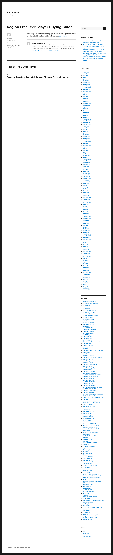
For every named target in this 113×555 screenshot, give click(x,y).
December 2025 (87, 86)
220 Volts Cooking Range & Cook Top (92, 357)
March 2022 (86, 135)
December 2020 (87, 159)
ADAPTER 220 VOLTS (88, 418)
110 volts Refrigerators (88, 319)
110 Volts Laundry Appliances (90, 315)
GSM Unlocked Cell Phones (90, 462)
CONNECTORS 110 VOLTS (89, 436)
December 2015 (87, 251)
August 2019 (86, 183)
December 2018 (87, 197)
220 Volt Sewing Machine (89, 349)
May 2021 (85, 152)
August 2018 (86, 204)
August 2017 (86, 223)
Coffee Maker (86, 434)
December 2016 (87, 234)
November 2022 (87, 121)
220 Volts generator (88, 369)
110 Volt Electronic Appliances (90, 303)
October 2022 (86, 122)
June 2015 (85, 260)
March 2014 (86, 267)
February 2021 (86, 155)
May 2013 (85, 284)
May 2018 (85, 209)
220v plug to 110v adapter (89, 401)
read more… (63, 36)
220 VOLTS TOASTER (88, 392)
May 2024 (85, 108)
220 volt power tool (88, 345)
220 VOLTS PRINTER (88, 383)
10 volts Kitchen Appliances (90, 302)
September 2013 (87, 277)
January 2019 (86, 196)
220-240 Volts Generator (89, 396)
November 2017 (87, 218)
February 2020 (86, 173)
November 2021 (87, 142)
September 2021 (87, 145)
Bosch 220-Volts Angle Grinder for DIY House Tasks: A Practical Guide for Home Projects (93, 46)
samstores (9, 38)
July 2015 (85, 258)
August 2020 (86, 166)
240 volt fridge (86, 410)
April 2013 (85, 286)
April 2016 (85, 244)
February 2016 (86, 248)
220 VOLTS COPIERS (88, 359)
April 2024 (85, 110)
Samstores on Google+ (39, 50)
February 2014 (86, 269)
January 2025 (86, 101)
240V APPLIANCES (87, 413)
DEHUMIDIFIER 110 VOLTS (90, 443)
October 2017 (86, 220)
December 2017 (87, 216)
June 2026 (85, 75)
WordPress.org (86, 536)
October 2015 (86, 255)
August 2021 (86, 147)
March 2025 (86, 98)
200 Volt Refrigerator (88, 324)
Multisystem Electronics (89, 483)
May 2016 (85, 243)
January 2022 (86, 138)
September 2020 (87, 164)
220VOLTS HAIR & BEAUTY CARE (91, 403)
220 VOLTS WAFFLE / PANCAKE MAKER (93, 394)
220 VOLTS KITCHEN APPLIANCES (92, 375)
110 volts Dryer (86, 308)
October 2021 (86, 143)
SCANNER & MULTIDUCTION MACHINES (93, 500)
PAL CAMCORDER (87, 490)
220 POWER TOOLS (88, 328)
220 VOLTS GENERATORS (89, 371)
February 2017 (86, 230)
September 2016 (87, 239)
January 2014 (86, 270)
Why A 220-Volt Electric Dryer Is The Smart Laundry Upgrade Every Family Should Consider (94, 58)
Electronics (86, 455)
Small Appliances (87, 504)
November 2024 (87, 103)
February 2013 (86, 290)
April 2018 (85, 211)
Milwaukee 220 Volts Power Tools (91, 477)
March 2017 (86, 229)
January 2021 (86, 157)
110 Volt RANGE (87, 305)
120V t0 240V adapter (88, 322)
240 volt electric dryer (88, 408)
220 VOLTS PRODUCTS (89, 385)
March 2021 (86, 154)
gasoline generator (88, 458)
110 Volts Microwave (88, 317)
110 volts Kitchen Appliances (90, 314)
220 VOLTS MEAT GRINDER (90, 378)
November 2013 (87, 274)
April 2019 (85, 190)
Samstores (13, 12)
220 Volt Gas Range (88, 338)
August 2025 (86, 93)
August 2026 (86, 72)
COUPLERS (85, 441)
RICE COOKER (86, 498)
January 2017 (86, 232)
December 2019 (87, 176)
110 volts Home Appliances (90, 310)
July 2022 (85, 128)
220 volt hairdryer (87, 340)
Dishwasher (86, 444)
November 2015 (87, 253)
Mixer (84, 479)
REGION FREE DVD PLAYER (90, 497)
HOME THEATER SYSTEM (89, 469)
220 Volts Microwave (88, 380)
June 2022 (85, 129)
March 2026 (86, 81)
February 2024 (86, 114)
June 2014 (85, 263)
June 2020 (85, 169)
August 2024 (86, 107)
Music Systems (87, 488)
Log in (84, 531)
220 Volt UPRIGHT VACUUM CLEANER (93, 350)
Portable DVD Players (88, 491)
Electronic (85, 451)
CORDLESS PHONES (88, 439)
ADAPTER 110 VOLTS (88, 416)
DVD (84, 448)
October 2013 (86, 276)
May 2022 (85, 131)
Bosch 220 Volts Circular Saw (90, 427)
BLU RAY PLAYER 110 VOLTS (90, 423)
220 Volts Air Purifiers (88, 356)
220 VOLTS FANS (87, 366)
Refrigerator (86, 495)
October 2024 (86, 105)
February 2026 (86, 82)
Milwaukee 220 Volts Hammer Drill (92, 476)
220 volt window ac (88, 352)
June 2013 (85, 283)
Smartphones (86, 505)
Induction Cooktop (87, 470)
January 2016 (86, 250)
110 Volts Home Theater (89, 312)
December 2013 (87, 272)
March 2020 (86, 171)
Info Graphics (86, 472)
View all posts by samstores (52, 50)
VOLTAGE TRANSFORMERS (90, 518)
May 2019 (85, 189)
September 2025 (87, 91)
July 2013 (85, 281)
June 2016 (85, 241)
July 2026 (85, 74)
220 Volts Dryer (87, 361)
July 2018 (85, 206)
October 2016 (86, 237)
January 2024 (86, 115)
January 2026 (86, 84)
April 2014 (85, 265)
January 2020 (86, 175)
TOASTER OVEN (87, 511)
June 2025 (85, 96)
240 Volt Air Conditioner (89, 406)
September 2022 (87, 124)
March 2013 (86, 288)
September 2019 (87, 182)
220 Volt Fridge (87, 335)
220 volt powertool (87, 347)
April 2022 (85, 133)
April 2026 (85, 79)
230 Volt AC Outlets (88, 404)
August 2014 (86, 262)
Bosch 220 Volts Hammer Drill (91, 429)
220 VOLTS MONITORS (89, 382)
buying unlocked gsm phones (90, 432)
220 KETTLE (86, 326)
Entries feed (86, 533)
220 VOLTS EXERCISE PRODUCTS (91, 364)
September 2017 (87, 222)
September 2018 (87, 202)
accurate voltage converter (90, 415)
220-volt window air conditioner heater (93, 397)
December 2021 (87, 140)
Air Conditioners (87, 420)
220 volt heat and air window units (92, 342)
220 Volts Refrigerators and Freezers (92, 387)
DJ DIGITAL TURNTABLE (89, 446)
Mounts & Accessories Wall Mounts (92, 481)
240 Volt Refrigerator (88, 411)
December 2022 (87, 119)
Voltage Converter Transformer (91, 514)
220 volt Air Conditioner (89, 331)
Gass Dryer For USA (88, 460)
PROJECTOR (86, 493)
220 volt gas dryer (87, 336)
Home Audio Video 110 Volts (90, 465)
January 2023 (86, 117)
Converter (85, 437)
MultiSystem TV (87, 486)
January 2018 (86, 215)
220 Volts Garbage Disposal (90, 368)
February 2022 (86, 136)
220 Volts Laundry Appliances (90, 376)
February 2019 (86, 194)
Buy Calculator (86, 430)
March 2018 (86, 213)
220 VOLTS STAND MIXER (89, 390)
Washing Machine (87, 519)
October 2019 (86, 180)
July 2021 (85, 148)
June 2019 (85, 187)
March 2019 (86, 192)
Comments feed (87, 535)
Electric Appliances (88, 450)
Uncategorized (11, 42)
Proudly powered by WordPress (22, 547)
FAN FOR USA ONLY (88, 457)
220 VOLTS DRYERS (88, 362)
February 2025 (86, 100)
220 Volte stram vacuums (89, 354)
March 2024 (86, 112)
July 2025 (85, 94)
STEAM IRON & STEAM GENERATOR (92, 507)
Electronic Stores (87, 453)
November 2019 (87, 178)
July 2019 (85, 185)
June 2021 (85, 150)
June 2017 (85, 225)
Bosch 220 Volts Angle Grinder (91, 425)
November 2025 (87, 88)
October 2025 (86, 89)
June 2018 (85, 208)
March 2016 (86, 246)
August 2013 (86, 279)
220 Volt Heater (87, 343)
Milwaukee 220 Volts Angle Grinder (92, 474)
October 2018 (86, 201)
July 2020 (85, 168)
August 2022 (86, 126)
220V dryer (85, 399)
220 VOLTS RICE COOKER (89, 389)
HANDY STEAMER (87, 464)
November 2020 (87, 161)
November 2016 (87, 236)
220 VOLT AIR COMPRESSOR (90, 329)
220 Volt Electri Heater (88, 333)
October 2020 (86, 162)
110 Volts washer (87, 321)
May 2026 (85, 77)
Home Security (86, 467)
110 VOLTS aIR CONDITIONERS (91, 307)
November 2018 (87, 199)
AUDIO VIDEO (86, 422)
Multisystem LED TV (88, 484)
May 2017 (85, 227)
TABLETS (85, 509)
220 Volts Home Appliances (90, 373)
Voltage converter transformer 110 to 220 (93, 516)
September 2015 (87, 256)
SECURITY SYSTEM (88, 502)
